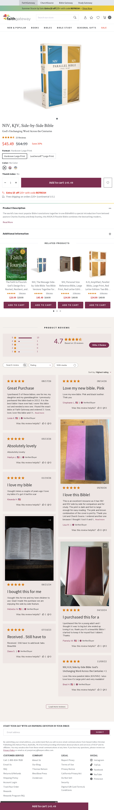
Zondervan (37, 777)
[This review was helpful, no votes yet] (43, 423)
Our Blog (36, 764)
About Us (36, 760)
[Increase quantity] (16, 182)
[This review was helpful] (99, 689)
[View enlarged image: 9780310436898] (59, 75)
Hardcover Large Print (14, 156)
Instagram (99, 760)
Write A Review (99, 345)
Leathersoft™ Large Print (42, 156)
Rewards (7, 791)
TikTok (97, 764)
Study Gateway (85, 2)
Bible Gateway (66, 2)
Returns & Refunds (12, 773)
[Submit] (75, 17)
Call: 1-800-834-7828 (13, 760)
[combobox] (57, 17)
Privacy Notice (68, 769)
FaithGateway (28, 2)
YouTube (98, 774)
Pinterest (98, 778)
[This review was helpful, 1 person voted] (43, 614)
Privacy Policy (9, 750)
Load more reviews (57, 706)
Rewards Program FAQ (14, 795)
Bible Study (64, 27)
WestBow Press (39, 773)
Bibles (48, 27)
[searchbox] (12, 365)
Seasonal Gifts (86, 27)
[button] (57, 119)
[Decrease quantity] (5, 182)
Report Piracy (67, 760)
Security (65, 782)
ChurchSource (47, 2)
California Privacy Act (71, 773)
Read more (39, 413)
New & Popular (16, 27)
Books (35, 27)
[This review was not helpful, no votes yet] (48, 423)
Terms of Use (67, 764)
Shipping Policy (10, 777)
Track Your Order (11, 786)
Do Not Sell (66, 777)
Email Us (7, 764)
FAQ (5, 769)
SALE (104, 27)
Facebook (98, 769)
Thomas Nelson (39, 769)
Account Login (10, 782)
